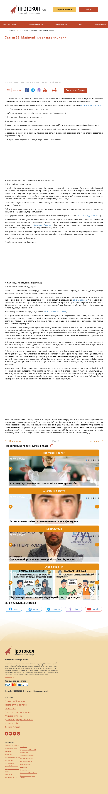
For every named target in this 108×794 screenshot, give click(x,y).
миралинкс (8, 751)
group (35, 609)
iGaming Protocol (12, 727)
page (16, 609)
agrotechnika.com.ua (11, 766)
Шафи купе (23, 767)
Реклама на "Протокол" (15, 701)
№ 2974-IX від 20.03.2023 (91, 105)
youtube (96, 609)
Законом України (42, 225)
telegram (56, 609)
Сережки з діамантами (12, 746)
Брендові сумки (25, 770)
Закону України (80, 300)
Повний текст (10, 677)
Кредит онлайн (11, 723)
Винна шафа (24, 753)
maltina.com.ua (25, 764)
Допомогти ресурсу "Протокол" (19, 719)
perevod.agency (9, 763)
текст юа (7, 772)
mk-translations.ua (26, 761)
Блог (80, 24)
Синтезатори (9, 760)
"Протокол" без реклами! (16, 705)
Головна (12, 30)
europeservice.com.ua (12, 769)
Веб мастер (8, 754)
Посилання (8, 774)
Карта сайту (10, 708)
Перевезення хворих (26, 755)
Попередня (15, 441)
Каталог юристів (61, 24)
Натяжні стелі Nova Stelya (28, 773)
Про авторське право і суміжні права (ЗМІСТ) (25, 82)
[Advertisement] (56, 61)
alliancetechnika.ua (11, 748)
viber (76, 609)
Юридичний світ (100, 24)
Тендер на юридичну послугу (18, 712)
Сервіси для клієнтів (9, 24)
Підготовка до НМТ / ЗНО (28, 750)
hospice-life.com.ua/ (26, 758)
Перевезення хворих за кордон (27, 776)
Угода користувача (13, 716)
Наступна (94, 441)
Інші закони (55, 82)
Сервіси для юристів (36, 24)
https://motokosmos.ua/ (12, 757)
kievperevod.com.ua (11, 777)
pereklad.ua (23, 747)
